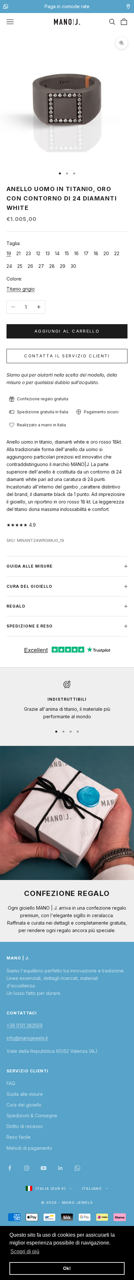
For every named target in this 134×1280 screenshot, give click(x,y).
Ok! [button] (67, 1268)
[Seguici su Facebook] (10, 1168)
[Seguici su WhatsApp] (77, 1168)
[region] (67, 701)
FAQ (11, 1083)
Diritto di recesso (25, 1126)
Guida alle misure (25, 1094)
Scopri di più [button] (24, 1251)
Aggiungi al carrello (67, 331)
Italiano (92, 1188)
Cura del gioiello (24, 1105)
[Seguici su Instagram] (26, 1168)
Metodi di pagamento (29, 1148)
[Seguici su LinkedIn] (60, 1168)
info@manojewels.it (27, 1038)
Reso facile (19, 1137)
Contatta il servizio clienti (67, 355)
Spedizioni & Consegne (32, 1115)
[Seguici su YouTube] (43, 1168)
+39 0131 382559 (25, 1025)
